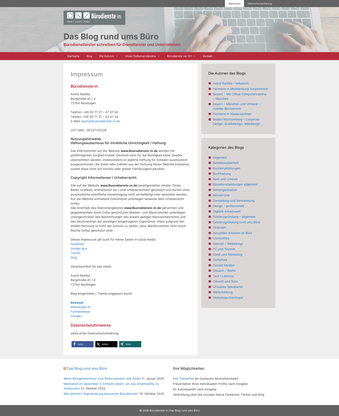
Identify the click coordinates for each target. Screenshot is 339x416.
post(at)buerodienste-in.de (100, 121)
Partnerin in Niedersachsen (232, 114)
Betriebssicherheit (226, 163)
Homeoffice (221, 238)
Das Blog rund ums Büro (87, 368)
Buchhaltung (222, 173)
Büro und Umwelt (225, 179)
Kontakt (207, 56)
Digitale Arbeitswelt (227, 211)
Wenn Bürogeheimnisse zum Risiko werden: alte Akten (102, 378)
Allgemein (220, 157)
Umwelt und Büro (225, 281)
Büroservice (221, 195)
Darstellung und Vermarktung (233, 200)
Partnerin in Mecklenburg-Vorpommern (240, 89)
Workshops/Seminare (228, 297)
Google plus (79, 248)
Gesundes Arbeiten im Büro (232, 233)
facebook (77, 244)
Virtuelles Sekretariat (228, 287)
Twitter (76, 253)
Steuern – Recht (224, 270)
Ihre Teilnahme (183, 378)
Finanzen (219, 227)
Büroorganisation (225, 190)
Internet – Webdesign (228, 244)
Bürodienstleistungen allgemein (235, 184)
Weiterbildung (223, 292)
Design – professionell (228, 206)
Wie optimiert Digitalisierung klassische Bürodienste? (101, 394)
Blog (89, 56)
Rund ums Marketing (227, 254)
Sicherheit (220, 260)
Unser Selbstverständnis (140, 56)
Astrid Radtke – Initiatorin (231, 83)
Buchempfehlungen (226, 168)
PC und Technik (224, 249)
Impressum (234, 3)
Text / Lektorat (223, 276)
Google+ (77, 316)
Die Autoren (106, 56)
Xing (74, 257)
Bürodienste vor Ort (179, 56)
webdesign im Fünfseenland (81, 307)
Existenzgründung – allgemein (234, 217)
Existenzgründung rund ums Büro (236, 222)
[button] (83, 344)
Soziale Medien (224, 265)
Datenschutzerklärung (260, 3)
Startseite (73, 56)
